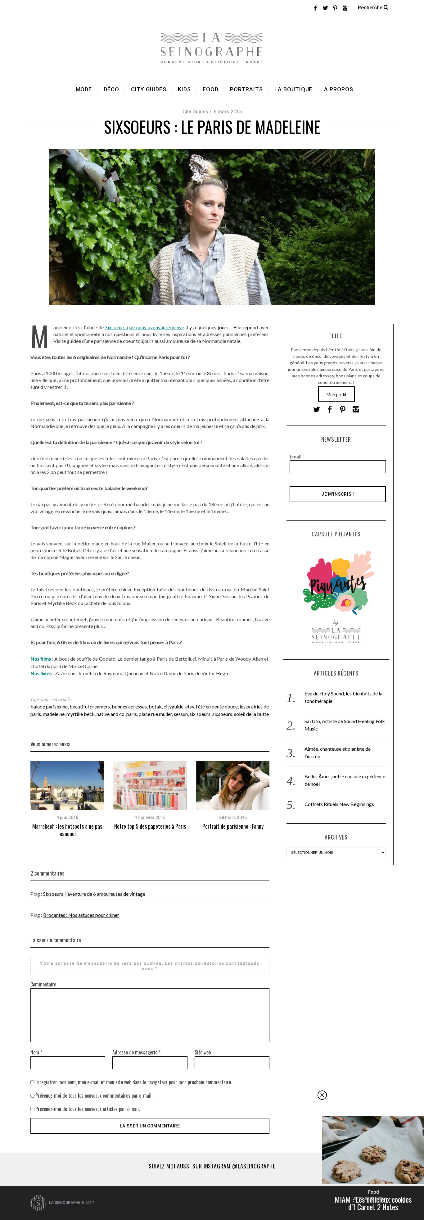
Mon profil (336, 394)
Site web (203, 1052)
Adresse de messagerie (136, 1052)
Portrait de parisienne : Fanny (233, 826)
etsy (189, 706)
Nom (36, 1052)
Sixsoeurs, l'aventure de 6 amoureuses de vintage (94, 894)
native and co (110, 714)
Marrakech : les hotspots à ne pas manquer (67, 830)
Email (295, 456)
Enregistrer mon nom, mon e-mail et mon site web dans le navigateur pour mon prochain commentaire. (133, 1082)
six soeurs (200, 714)
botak (155, 706)
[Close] (322, 1095)
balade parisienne (49, 706)
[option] (67, 799)
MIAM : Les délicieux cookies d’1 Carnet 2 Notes (373, 1203)
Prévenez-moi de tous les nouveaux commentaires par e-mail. (93, 1095)
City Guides (195, 112)
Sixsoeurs (116, 327)
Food (373, 1192)
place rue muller (155, 714)
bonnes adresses (129, 706)
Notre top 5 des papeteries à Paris (150, 826)
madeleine (54, 714)
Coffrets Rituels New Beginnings (339, 804)
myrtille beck (80, 714)
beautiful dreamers (90, 706)
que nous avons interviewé (155, 327)
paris (131, 714)
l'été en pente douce (217, 706)
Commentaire (43, 984)
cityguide (173, 706)
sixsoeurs (222, 714)
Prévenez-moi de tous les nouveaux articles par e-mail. (87, 1109)
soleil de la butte (251, 714)
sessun (181, 714)
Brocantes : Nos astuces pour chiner (81, 915)
